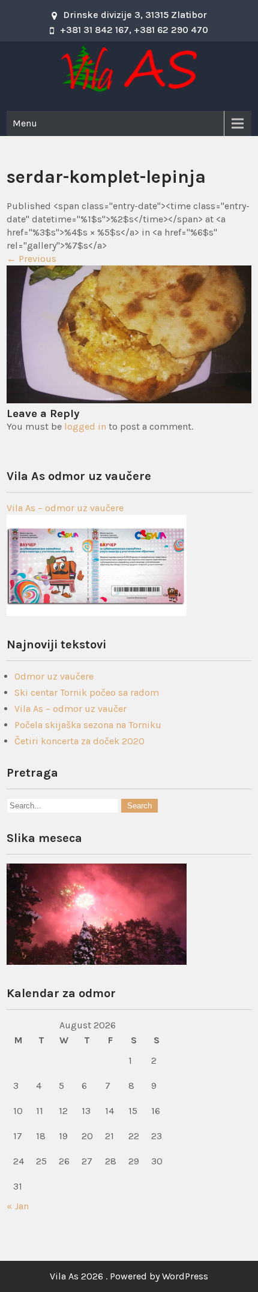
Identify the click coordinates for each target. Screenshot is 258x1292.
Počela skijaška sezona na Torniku (87, 724)
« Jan (18, 1206)
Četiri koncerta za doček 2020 (79, 741)
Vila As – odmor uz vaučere (65, 508)
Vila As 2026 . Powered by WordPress (129, 1276)
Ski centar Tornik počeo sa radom (86, 692)
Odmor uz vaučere (54, 676)
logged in (85, 426)
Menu (25, 123)
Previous (31, 258)
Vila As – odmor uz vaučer (70, 708)
